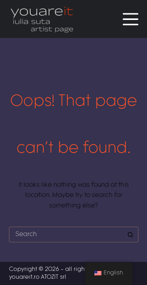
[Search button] (130, 234)
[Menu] (130, 19)
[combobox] (66, 234)
